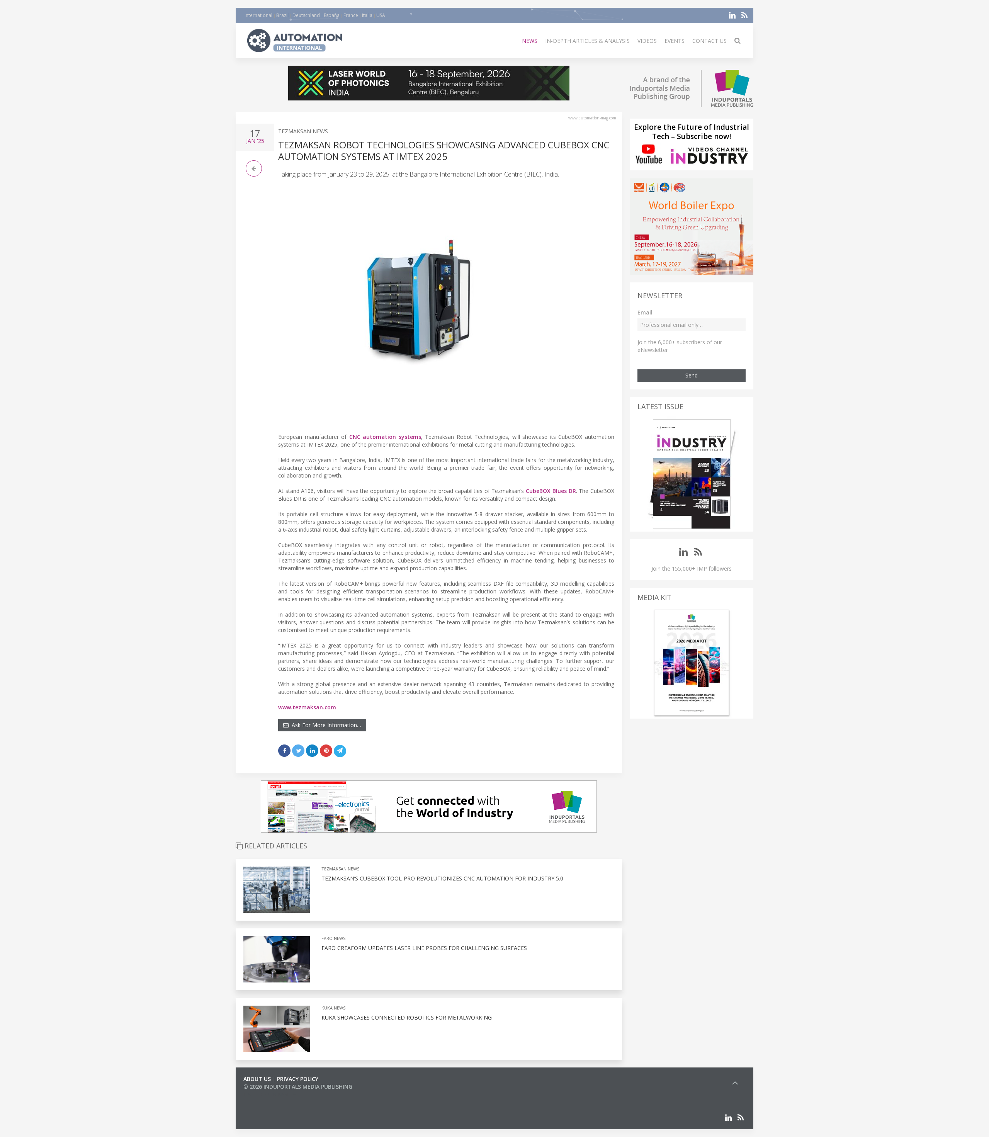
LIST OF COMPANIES (269, 1094)
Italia (367, 15)
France (350, 15)
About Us (257, 1079)
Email (645, 312)
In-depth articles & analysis (587, 40)
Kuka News (333, 1008)
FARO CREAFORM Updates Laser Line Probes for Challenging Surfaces (424, 948)
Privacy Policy (297, 1079)
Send (691, 375)
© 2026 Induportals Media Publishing (297, 1086)
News (529, 40)
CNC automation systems (385, 436)
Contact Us (709, 40)
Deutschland (306, 15)
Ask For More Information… (325, 725)
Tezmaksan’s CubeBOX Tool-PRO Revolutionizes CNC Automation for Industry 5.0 (442, 878)
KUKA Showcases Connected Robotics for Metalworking (406, 1017)
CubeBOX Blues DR (551, 491)
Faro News (333, 938)
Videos (647, 40)
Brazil (282, 15)
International (258, 15)
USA (380, 15)
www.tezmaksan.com (307, 707)
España (332, 15)
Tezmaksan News (303, 131)
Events (674, 40)
